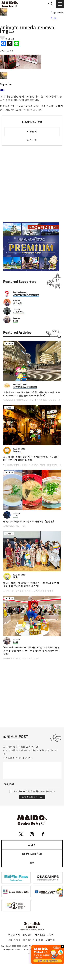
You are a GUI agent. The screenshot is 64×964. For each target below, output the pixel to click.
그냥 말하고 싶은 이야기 (42, 590)
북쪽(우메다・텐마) (25, 400)
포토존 (39, 400)
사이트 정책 (15, 939)
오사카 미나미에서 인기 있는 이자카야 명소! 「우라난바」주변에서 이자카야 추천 (30, 458)
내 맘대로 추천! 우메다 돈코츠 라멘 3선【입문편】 (29, 521)
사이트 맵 (50, 939)
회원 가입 (27, 935)
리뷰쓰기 (32, 131)
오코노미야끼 (13, 464)
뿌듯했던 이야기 (23, 590)
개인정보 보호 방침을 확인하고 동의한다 (34, 791)
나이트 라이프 (27, 464)
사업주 (32, 844)
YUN (53, 18)
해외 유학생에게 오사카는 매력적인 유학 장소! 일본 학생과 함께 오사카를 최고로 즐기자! (31, 584)
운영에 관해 (14, 935)
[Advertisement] (32, 182)
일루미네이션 (9, 400)
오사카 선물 (34, 658)
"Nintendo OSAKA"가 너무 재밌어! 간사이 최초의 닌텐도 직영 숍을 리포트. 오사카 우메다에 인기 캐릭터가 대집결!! (31, 650)
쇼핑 (25, 658)
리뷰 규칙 (32, 139)
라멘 (25, 526)
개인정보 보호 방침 (33, 939)
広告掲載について (44, 935)
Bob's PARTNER (32, 853)
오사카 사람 (8, 590)
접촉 (32, 862)
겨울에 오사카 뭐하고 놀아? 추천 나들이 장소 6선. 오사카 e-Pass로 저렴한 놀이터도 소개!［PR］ (31, 394)
